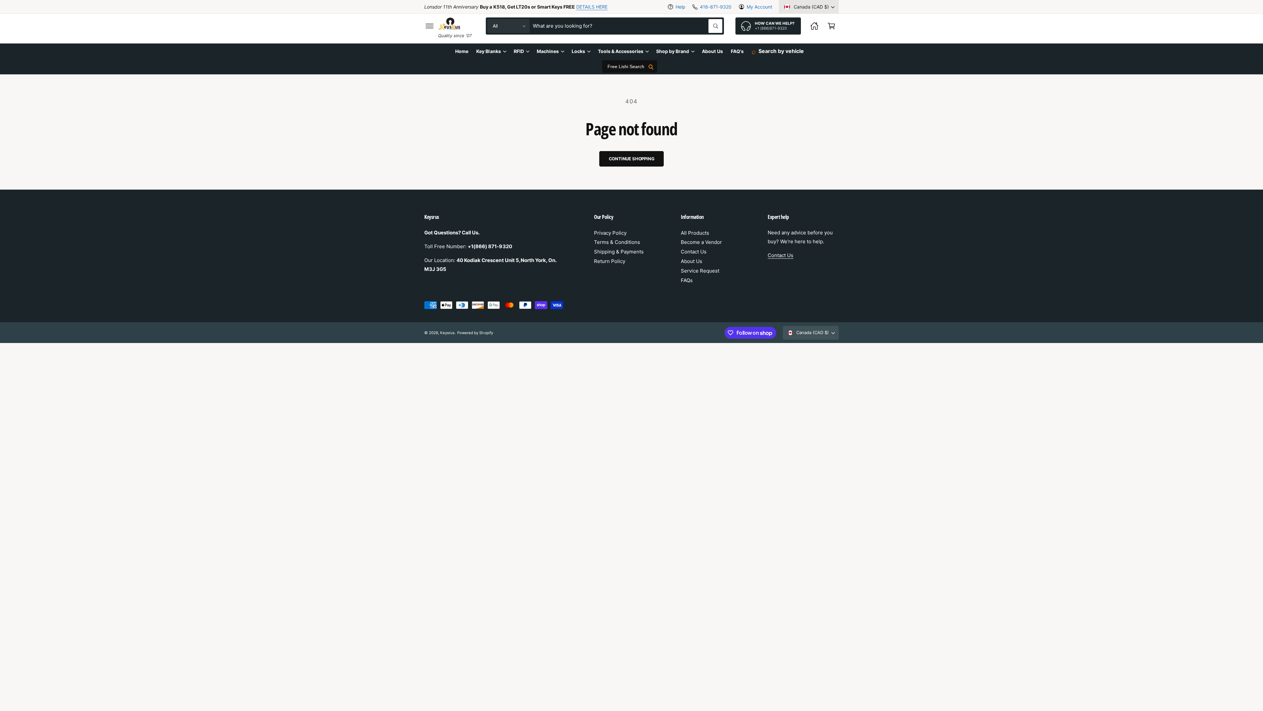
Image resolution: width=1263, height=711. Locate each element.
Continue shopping (632, 158)
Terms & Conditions (617, 242)
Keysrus (447, 332)
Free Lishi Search (625, 66)
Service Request (700, 271)
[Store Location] (814, 26)
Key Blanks (488, 51)
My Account (759, 7)
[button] (429, 26)
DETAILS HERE (591, 7)
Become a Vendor (701, 242)
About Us (691, 261)
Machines (548, 51)
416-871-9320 (715, 7)
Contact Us (693, 252)
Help (680, 7)
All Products (695, 233)
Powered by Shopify (475, 332)
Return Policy (609, 261)
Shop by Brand (672, 51)
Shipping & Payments (619, 252)
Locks (578, 51)
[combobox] (627, 26)
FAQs (687, 280)
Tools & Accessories (620, 51)
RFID (519, 51)
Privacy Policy (610, 233)
